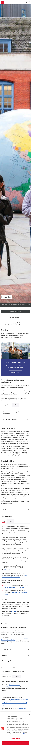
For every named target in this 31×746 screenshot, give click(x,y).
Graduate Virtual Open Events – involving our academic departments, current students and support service (15, 703)
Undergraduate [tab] (6, 405)
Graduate (4, 655)
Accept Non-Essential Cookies (15, 743)
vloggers (16, 687)
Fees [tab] (3, 521)
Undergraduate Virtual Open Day (19, 699)
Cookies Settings (15, 738)
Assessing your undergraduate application (12, 412)
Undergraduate (6, 649)
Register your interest (15, 311)
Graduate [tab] (15, 405)
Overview (4, 304)
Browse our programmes (15, 317)
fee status (14, 611)
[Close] (29, 714)
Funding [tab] (10, 521)
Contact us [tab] (17, 676)
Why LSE (4, 509)
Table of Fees (8, 570)
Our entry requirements (10, 419)
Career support (6, 661)
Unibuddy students (14, 685)
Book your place (15, 372)
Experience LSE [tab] (6, 676)
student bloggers (7, 687)
